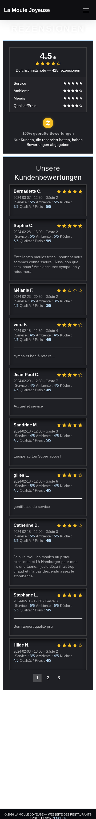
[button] (86, 10)
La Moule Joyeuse (27, 10)
